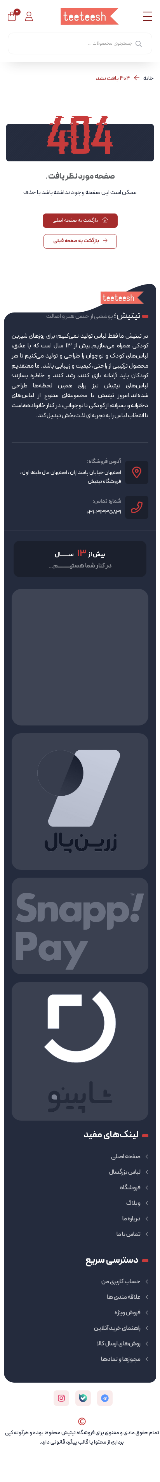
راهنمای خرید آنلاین (117, 1328)
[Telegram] (105, 1398)
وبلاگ (133, 1203)
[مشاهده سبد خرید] (12, 16)
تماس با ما (129, 1234)
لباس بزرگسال (125, 1172)
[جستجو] (138, 43)
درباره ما (131, 1218)
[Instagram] (61, 1398)
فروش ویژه (128, 1312)
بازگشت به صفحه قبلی (76, 241)
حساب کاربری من (121, 1281)
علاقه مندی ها (124, 1297)
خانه (148, 78)
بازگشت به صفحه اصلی (75, 220)
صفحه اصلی (126, 1156)
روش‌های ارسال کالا (119, 1343)
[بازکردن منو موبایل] (147, 16)
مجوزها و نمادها (121, 1359)
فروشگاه (130, 1187)
